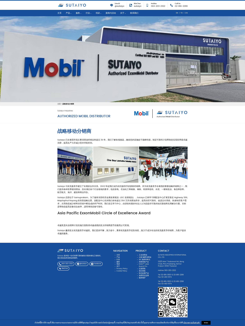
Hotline (154, 3)
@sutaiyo (119, 6)
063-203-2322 (158, 6)
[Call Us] (171, 5)
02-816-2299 (181, 6)
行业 (88, 13)
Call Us (177, 3)
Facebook (97, 263)
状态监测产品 (144, 273)
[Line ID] (111, 5)
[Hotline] (147, 5)
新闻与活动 (111, 13)
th (182, 13)
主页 (59, 13)
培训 (98, 13)
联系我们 (134, 13)
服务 (78, 13)
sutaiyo (137, 6)
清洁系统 (142, 271)
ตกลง (206, 323)
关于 (122, 13)
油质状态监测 (144, 275)
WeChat (137, 3)
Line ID (117, 3)
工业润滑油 (143, 255)
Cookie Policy (122, 271)
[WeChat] (130, 5)
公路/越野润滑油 (145, 257)
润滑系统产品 (144, 262)
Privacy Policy (122, 268)
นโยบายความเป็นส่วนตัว (191, 323)
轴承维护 (142, 278)
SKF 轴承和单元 (144, 259)
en (177, 13)
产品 (68, 13)
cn (186, 13)
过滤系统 (142, 268)
